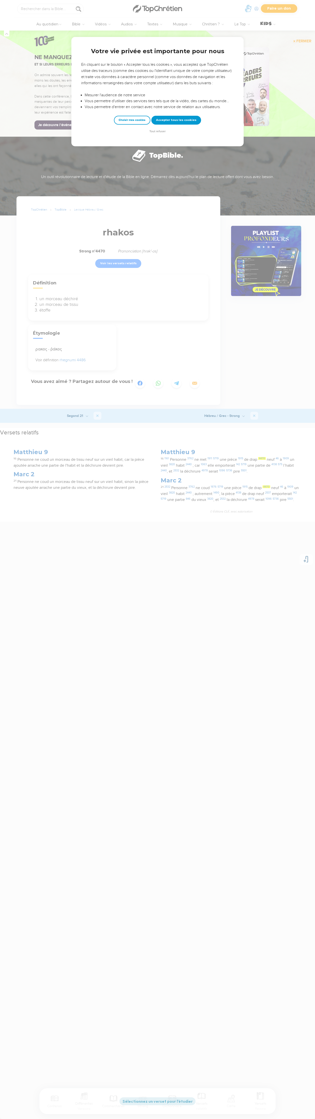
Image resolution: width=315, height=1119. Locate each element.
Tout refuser (157, 131)
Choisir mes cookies (132, 120)
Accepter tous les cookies (176, 120)
